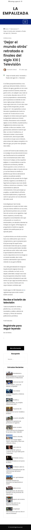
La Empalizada (15, 11)
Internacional (7, 38)
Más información (15, 348)
